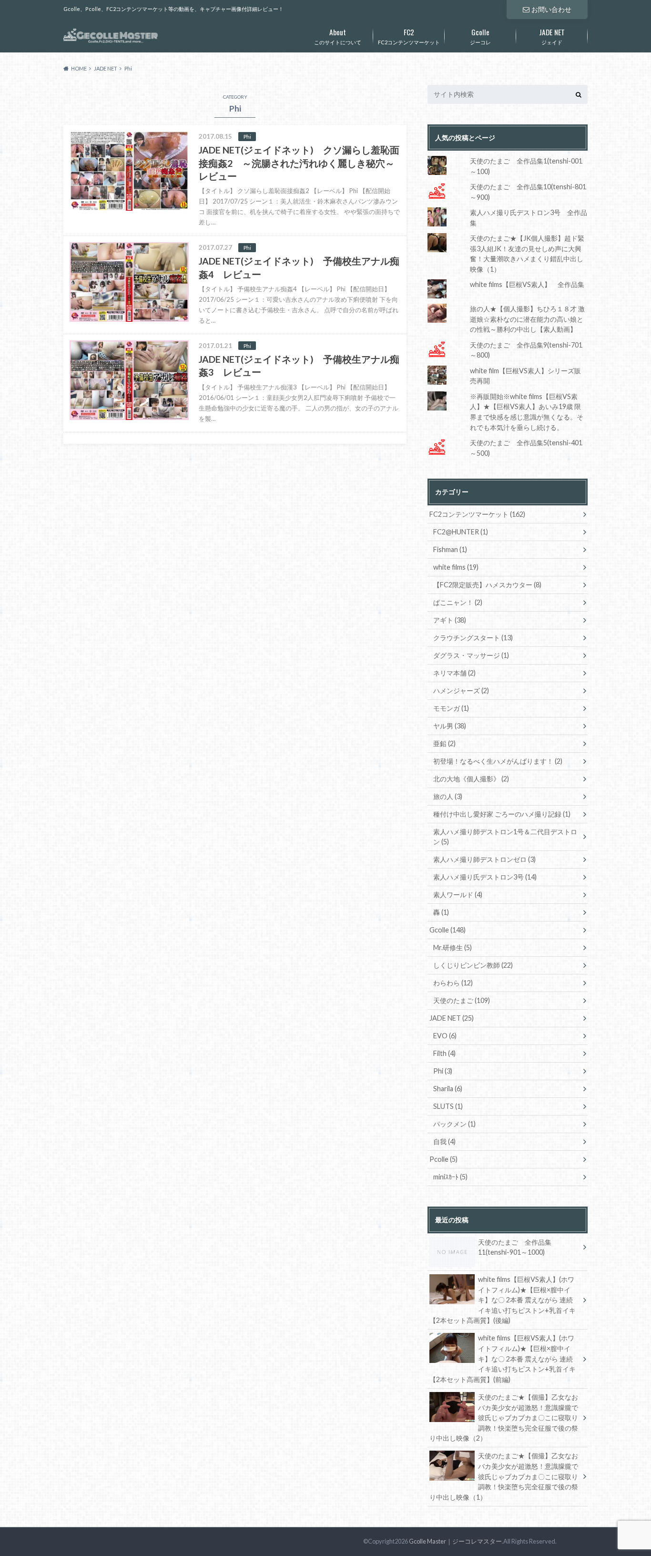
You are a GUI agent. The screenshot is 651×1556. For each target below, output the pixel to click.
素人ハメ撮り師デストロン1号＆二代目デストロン (505, 837)
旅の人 (447, 796)
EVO (445, 1036)
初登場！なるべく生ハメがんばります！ (497, 761)
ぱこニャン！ (457, 602)
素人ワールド (457, 895)
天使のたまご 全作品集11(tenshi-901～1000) (514, 1247)
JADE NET (451, 1018)
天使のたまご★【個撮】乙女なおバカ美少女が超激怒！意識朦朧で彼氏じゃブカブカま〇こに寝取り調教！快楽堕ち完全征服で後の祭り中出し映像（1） (503, 1476)
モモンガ (451, 708)
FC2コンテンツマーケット (409, 36)
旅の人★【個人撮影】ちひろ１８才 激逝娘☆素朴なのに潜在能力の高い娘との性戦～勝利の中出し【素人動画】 (527, 319)
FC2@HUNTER (460, 532)
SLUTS (448, 1106)
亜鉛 (444, 743)
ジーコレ (480, 36)
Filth (444, 1053)
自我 (444, 1141)
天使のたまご (461, 1000)
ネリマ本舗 (454, 673)
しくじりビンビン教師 (473, 965)
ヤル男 (449, 726)
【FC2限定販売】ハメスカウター (487, 585)
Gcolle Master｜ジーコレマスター (455, 1541)
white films (455, 567)
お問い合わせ (551, 9)
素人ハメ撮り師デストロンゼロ (484, 859)
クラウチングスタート (473, 638)
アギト (449, 620)
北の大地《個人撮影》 (471, 779)
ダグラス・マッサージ (471, 655)
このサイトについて (337, 36)
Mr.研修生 (452, 947)
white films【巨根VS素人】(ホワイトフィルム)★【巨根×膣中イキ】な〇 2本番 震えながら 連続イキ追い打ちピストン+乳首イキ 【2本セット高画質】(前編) (502, 1358)
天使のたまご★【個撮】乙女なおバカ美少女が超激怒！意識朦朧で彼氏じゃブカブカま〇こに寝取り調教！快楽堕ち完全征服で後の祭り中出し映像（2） (503, 1417)
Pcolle (443, 1159)
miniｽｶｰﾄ (450, 1177)
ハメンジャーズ (461, 690)
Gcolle (447, 930)
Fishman (450, 549)
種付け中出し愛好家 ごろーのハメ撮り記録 (501, 814)
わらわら (453, 983)
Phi (442, 1071)
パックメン (454, 1124)
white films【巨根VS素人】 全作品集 (527, 284)
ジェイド (552, 36)
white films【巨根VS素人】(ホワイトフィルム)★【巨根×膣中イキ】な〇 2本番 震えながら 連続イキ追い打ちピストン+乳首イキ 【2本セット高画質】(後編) (502, 1299)
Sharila (447, 1089)
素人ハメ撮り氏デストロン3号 (485, 877)
